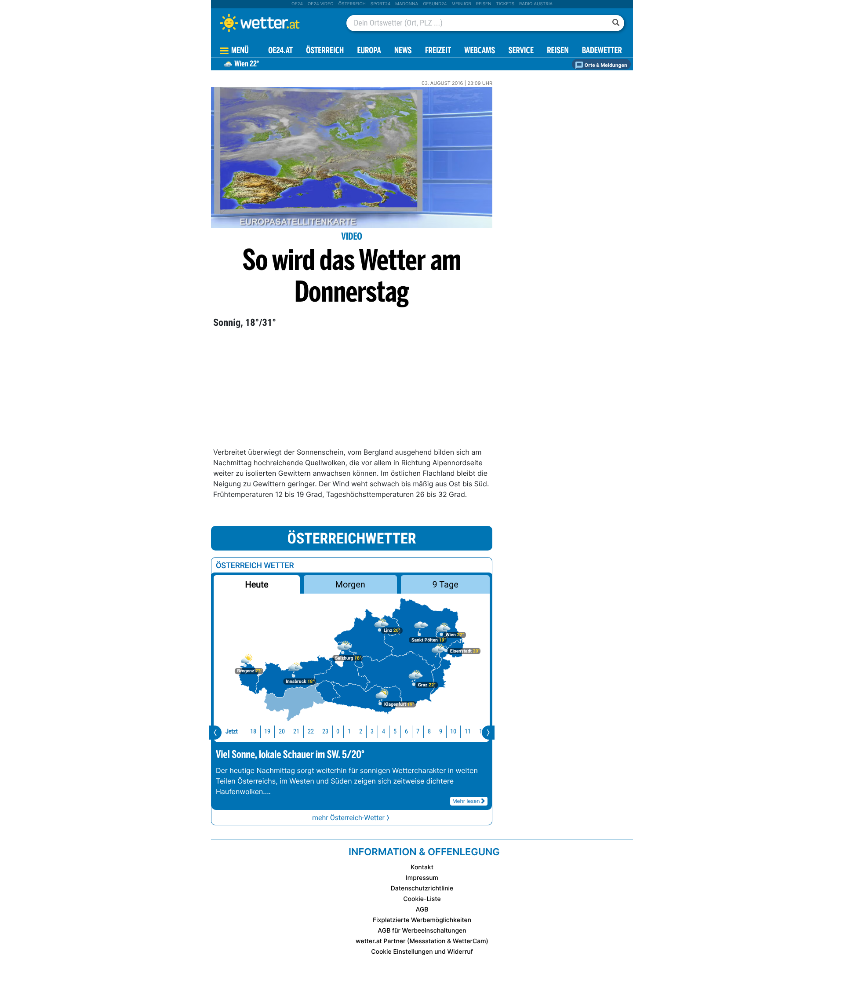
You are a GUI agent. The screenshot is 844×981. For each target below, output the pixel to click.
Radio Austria (536, 4)
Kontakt (422, 867)
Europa (369, 51)
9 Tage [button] (445, 584)
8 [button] (429, 731)
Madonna (406, 4)
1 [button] (349, 731)
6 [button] (406, 731)
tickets (505, 4)
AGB (422, 909)
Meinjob (461, 4)
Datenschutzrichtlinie (422, 888)
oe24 (297, 4)
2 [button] (360, 731)
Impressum (422, 878)
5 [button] (395, 731)
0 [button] (337, 731)
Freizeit (438, 51)
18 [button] (253, 731)
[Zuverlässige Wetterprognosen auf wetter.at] (274, 22)
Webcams (479, 51)
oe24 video (321, 4)
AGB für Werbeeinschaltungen (422, 930)
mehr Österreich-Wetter (348, 817)
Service (521, 51)
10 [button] (453, 731)
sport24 (380, 4)
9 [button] (440, 731)
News (403, 51)
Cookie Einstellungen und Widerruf (422, 951)
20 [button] (282, 731)
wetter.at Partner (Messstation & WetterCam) (422, 941)
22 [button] (311, 731)
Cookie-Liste (421, 899)
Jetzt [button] (232, 731)
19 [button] (267, 731)
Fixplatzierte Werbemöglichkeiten (422, 920)
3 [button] (372, 731)
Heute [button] (256, 584)
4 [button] (383, 731)
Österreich (351, 4)
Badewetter (602, 51)
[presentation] (215, 733)
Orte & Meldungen (605, 65)
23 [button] (325, 731)
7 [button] (417, 731)
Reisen (483, 4)
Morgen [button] (350, 584)
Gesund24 (435, 4)
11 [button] (468, 731)
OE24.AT (280, 51)
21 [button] (296, 731)
